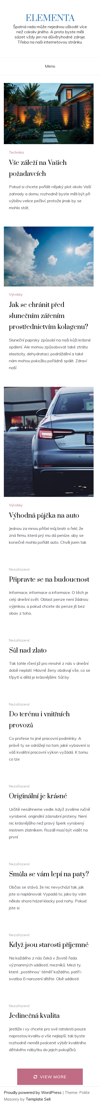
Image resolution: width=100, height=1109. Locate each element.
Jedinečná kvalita (34, 1016)
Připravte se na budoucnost (49, 579)
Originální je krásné (38, 796)
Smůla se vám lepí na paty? (49, 874)
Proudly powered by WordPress (33, 1092)
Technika (16, 152)
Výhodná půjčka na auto (44, 515)
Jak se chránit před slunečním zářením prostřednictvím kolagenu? (48, 316)
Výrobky (16, 294)
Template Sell (38, 1099)
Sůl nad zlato (28, 650)
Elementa (50, 18)
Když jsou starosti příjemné (49, 945)
